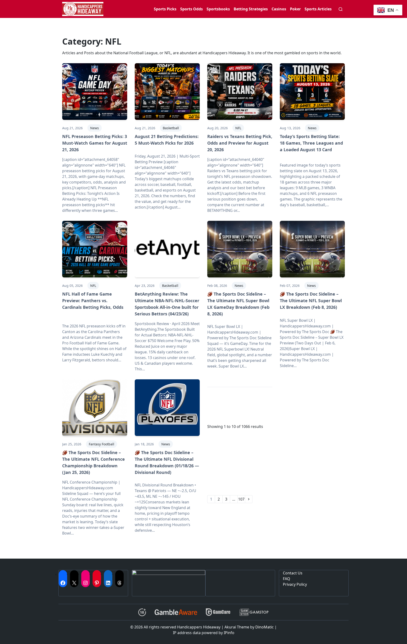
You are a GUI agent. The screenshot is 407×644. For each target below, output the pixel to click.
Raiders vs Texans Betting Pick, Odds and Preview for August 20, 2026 (239, 143)
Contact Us (292, 573)
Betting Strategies (251, 9)
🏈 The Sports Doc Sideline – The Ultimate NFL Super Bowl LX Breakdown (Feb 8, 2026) (311, 300)
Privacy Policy (295, 584)
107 (241, 499)
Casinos (279, 9)
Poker (295, 9)
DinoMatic (264, 627)
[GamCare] (218, 612)
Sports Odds (191, 9)
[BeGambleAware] (175, 612)
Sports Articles (318, 9)
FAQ (286, 578)
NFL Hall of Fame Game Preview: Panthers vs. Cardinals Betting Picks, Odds (92, 300)
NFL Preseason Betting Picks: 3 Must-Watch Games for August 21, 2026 (94, 143)
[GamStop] (254, 612)
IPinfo (229, 632)
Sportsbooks (218, 9)
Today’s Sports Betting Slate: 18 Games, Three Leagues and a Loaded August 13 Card (311, 143)
